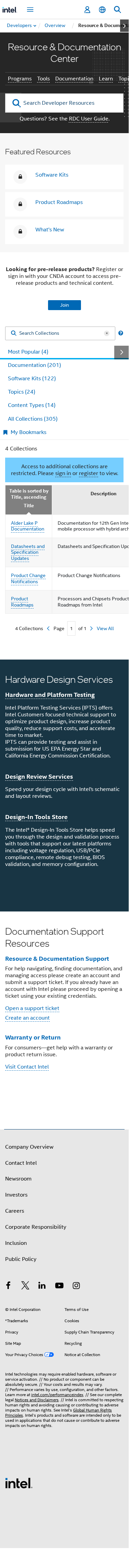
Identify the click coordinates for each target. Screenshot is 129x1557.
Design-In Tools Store (36, 817)
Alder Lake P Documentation (27, 526)
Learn (106, 78)
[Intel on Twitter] (25, 1286)
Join (64, 305)
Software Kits (51, 174)
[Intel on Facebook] (8, 1286)
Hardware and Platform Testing (50, 695)
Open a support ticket (32, 1008)
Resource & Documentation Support (57, 958)
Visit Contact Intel (27, 1066)
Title (29, 505)
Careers (14, 1211)
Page (59, 628)
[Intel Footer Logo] (19, 1482)
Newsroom (18, 1178)
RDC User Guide (88, 118)
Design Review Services (39, 776)
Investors (16, 1194)
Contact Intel (21, 1163)
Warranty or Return (33, 1037)
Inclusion (16, 1243)
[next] (91, 628)
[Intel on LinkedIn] (42, 1286)
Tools (43, 78)
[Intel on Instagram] (76, 1286)
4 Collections (21, 448)
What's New (49, 229)
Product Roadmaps (59, 202)
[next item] (124, 26)
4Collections (29, 628)
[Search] (13, 333)
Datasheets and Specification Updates (28, 552)
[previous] (48, 628)
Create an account (27, 1017)
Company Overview (29, 1147)
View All (105, 628)
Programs (20, 78)
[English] (102, 9)
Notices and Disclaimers (37, 1399)
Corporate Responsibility (35, 1227)
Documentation (74, 78)
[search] (17, 103)
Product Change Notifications (28, 578)
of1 (82, 628)
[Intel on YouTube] (59, 1286)
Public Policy (20, 1259)
